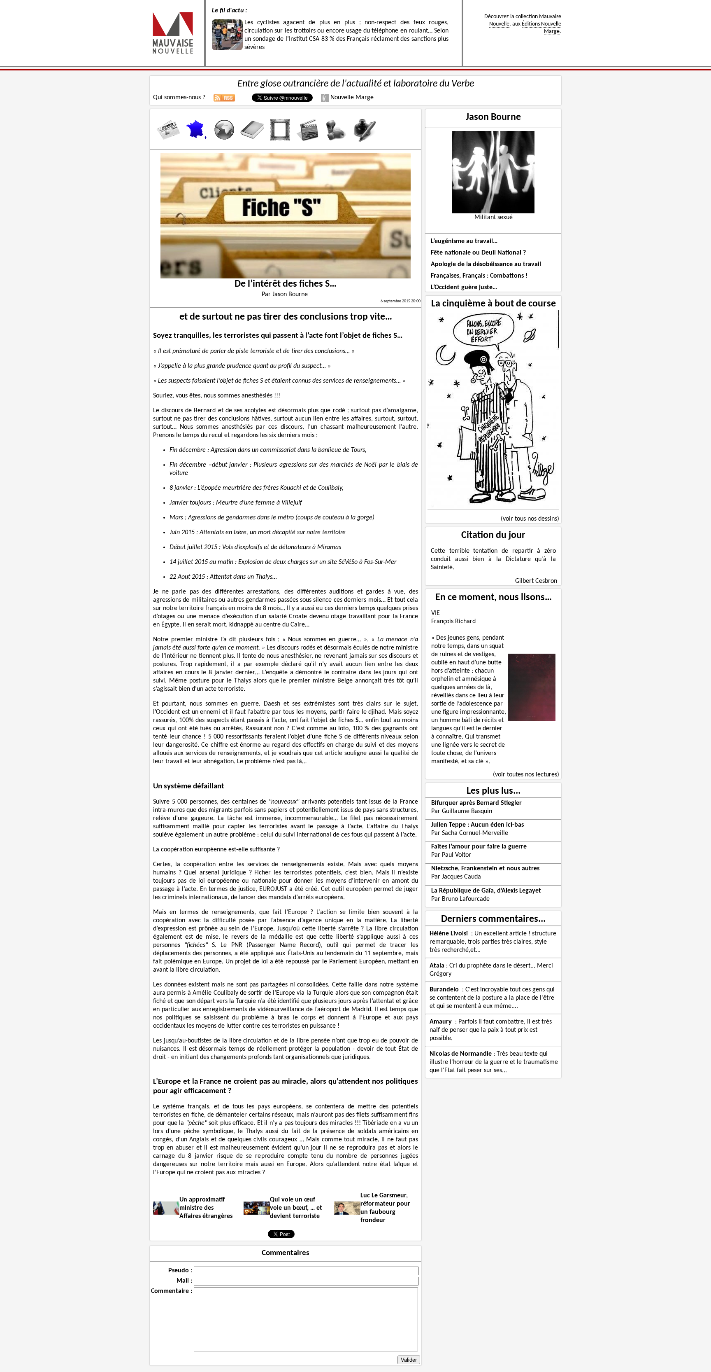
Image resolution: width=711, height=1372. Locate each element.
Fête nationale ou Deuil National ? (478, 253)
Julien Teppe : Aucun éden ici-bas (477, 825)
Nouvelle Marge (351, 97)
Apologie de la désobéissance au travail (486, 264)
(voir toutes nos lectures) (526, 774)
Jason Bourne (493, 117)
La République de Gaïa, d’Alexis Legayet (486, 891)
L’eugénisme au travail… (464, 241)
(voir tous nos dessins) (530, 519)
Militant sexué (493, 217)
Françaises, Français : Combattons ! (479, 276)
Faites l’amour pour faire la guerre (479, 847)
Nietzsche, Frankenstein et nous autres (485, 868)
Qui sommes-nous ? (179, 97)
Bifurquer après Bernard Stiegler (476, 803)
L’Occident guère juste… (464, 287)
